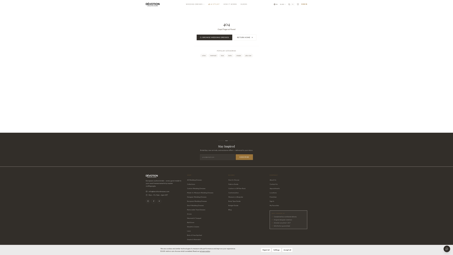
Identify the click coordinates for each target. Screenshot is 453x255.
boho (230, 55)
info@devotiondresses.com (159, 191)
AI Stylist (215, 4)
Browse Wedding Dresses (216, 37)
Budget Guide (233, 205)
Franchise (273, 197)
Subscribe (244, 157)
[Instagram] (148, 201)
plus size (248, 55)
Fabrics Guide (233, 184)
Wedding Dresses (194, 4)
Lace (189, 231)
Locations (273, 193)
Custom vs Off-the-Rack (236, 188)
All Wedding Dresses (194, 180)
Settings (276, 250)
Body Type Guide (234, 201)
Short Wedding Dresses (195, 205)
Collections (191, 184)
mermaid (213, 55)
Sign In (304, 4)
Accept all (287, 250)
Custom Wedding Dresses (196, 188)
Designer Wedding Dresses (196, 197)
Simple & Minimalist (194, 239)
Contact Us (274, 184)
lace (222, 55)
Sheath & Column (193, 227)
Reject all (266, 250)
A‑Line (189, 214)
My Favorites (274, 205)
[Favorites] (298, 4)
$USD (282, 4)
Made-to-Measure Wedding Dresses (200, 193)
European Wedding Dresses (197, 201)
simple (238, 55)
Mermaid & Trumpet (194, 218)
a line (204, 55)
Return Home (243, 37)
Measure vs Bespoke (235, 197)
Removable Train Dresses (196, 210)
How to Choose (233, 180)
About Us (273, 180)
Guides (244, 4)
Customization (233, 193)
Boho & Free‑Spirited (194, 235)
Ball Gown (190, 222)
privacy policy (205, 251)
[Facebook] (153, 201)
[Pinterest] (159, 201)
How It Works (230, 4)
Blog (230, 210)
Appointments (275, 188)
